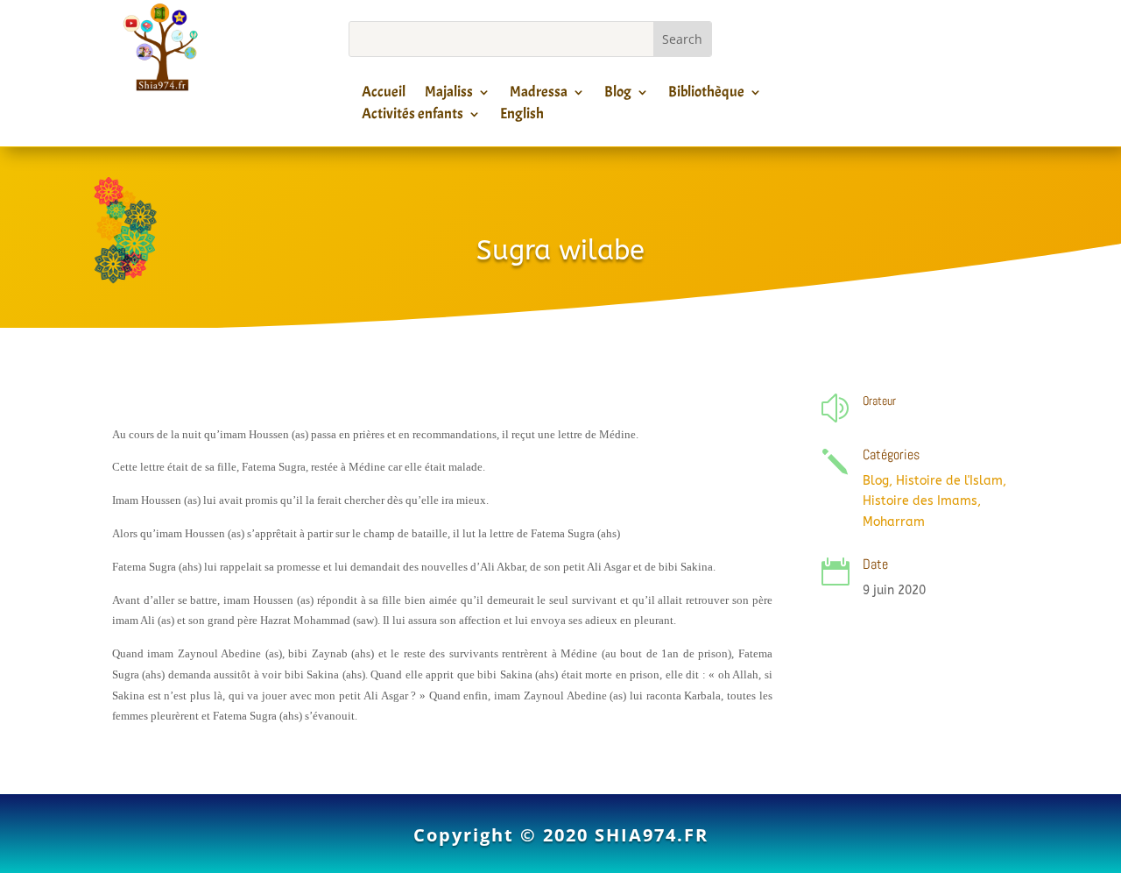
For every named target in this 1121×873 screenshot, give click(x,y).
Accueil (383, 95)
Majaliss (449, 95)
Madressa (539, 95)
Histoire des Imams (920, 500)
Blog (617, 95)
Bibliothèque (706, 95)
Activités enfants (412, 116)
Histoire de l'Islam (949, 480)
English (522, 116)
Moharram (894, 522)
